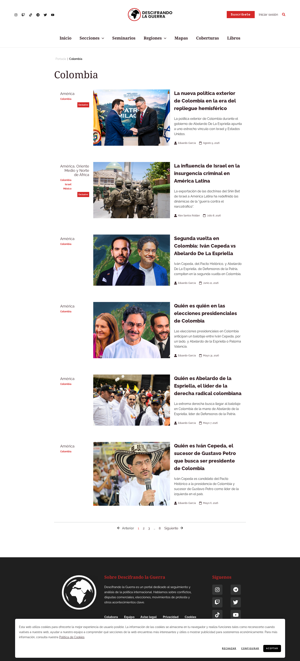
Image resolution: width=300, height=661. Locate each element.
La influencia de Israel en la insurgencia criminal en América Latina (207, 173)
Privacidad (171, 617)
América (67, 93)
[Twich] (23, 15)
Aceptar (272, 648)
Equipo (129, 617)
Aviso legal (148, 617)
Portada (61, 59)
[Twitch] (217, 602)
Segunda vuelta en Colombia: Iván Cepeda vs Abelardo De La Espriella (205, 245)
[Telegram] (38, 15)
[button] (241, 14)
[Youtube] (236, 615)
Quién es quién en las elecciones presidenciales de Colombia (205, 313)
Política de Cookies (71, 637)
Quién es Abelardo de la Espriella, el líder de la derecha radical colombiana (207, 385)
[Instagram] (16, 15)
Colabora (111, 617)
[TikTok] (30, 15)
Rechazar (229, 648)
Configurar (250, 648)
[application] (102, 38)
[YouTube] (52, 15)
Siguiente (171, 528)
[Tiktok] (217, 615)
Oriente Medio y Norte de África (76, 170)
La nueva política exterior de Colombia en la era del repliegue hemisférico (205, 100)
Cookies (190, 617)
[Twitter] (45, 15)
